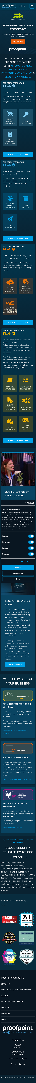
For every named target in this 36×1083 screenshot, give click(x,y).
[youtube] (24, 1064)
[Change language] (23, 6)
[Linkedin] (20, 1064)
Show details (25, 562)
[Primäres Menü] (31, 6)
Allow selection (18, 573)
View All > (5, 905)
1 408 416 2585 (18, 1047)
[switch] (31, 542)
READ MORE (18, 42)
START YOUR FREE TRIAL (18, 154)
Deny (18, 579)
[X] (16, 1064)
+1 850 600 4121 (18, 1054)
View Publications (15, 664)
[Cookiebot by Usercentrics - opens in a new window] (25, 503)
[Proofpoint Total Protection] (9, 6)
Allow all (18, 567)
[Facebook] (12, 1064)
